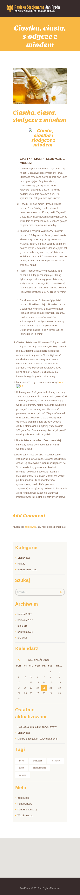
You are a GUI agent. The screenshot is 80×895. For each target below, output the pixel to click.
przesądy (55, 761)
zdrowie (22, 775)
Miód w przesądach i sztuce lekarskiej (37, 738)
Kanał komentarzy (27, 809)
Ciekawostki (23, 557)
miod (21, 761)
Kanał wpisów (24, 803)
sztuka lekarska (39, 768)
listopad (24, 614)
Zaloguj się (23, 798)
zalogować (30, 527)
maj (22, 626)
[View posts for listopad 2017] (19, 660)
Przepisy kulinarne (27, 569)
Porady (21, 563)
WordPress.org (25, 815)
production (37, 761)
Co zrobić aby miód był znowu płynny (37, 727)
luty (22, 637)
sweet (21, 768)
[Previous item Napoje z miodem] (26, 86)
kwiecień (25, 620)
